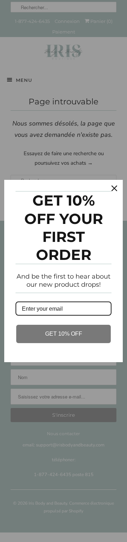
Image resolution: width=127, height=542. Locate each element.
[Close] (114, 188)
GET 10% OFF (63, 334)
